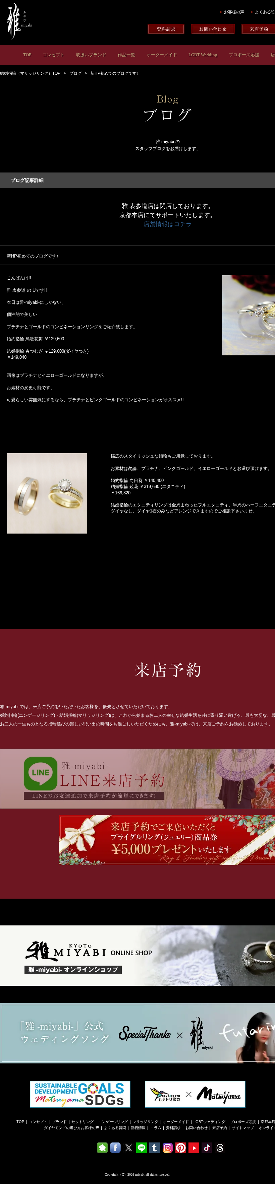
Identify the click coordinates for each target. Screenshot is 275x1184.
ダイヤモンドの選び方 (62, 1128)
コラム (155, 1128)
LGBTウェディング (209, 1122)
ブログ (75, 73)
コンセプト (53, 54)
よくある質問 (115, 1128)
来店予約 (219, 1128)
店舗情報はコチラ (168, 224)
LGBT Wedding (202, 54)
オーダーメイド (162, 54)
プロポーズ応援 (244, 54)
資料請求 (173, 1128)
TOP (27, 54)
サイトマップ (243, 1128)
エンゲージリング (113, 1122)
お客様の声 (234, 12)
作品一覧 (126, 54)
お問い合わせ (196, 1128)
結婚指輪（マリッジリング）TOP (30, 73)
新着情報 (138, 1128)
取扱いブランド (91, 54)
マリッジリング (145, 1122)
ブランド (59, 1122)
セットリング (82, 1122)
